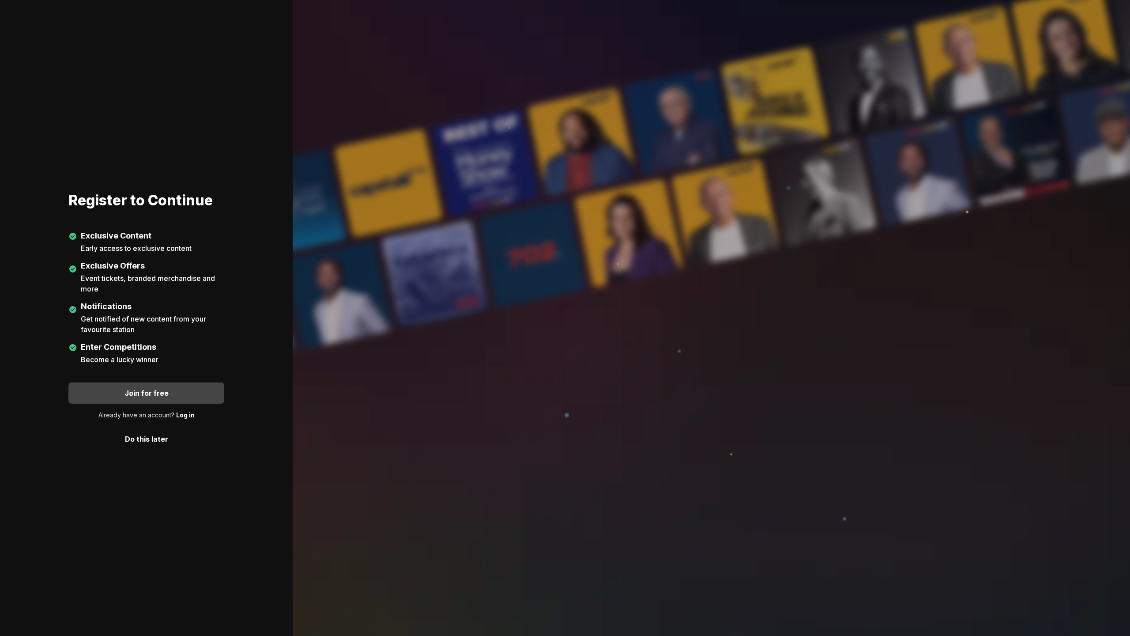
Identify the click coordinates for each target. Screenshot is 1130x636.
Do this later (146, 439)
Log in (185, 415)
